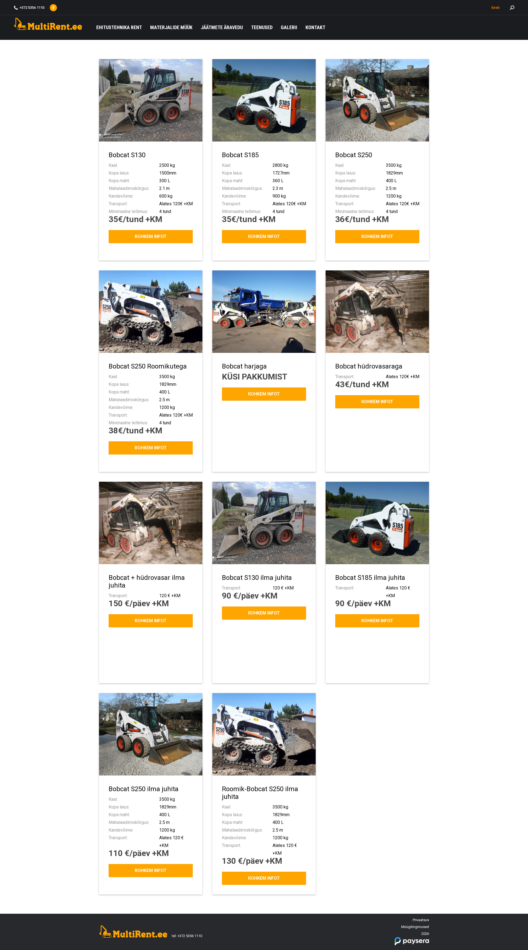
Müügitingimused (415, 927)
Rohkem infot (151, 236)
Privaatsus (421, 920)
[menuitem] (119, 27)
